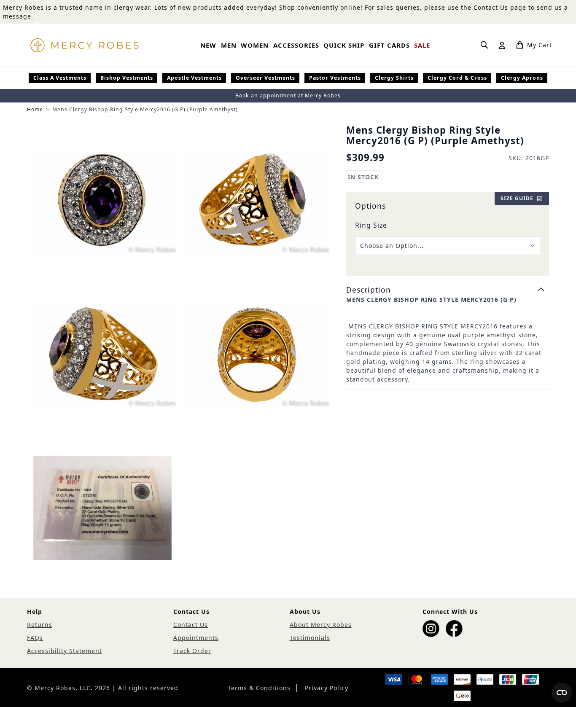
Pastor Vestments (335, 77)
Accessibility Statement (64, 651)
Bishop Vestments (126, 77)
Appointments (195, 638)
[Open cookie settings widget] (562, 693)
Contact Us (190, 625)
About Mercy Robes (321, 625)
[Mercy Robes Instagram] (431, 628)
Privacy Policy (326, 688)
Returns (39, 625)
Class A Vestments (59, 77)
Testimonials (310, 638)
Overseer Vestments (265, 77)
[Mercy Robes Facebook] (454, 628)
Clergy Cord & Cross (457, 77)
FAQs (35, 638)
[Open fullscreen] (102, 200)
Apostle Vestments (194, 77)
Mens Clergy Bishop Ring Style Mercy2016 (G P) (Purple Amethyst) (145, 109)
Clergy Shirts (394, 77)
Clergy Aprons (522, 77)
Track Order (192, 651)
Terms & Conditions (259, 688)
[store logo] (84, 45)
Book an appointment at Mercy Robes (288, 95)
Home (35, 109)
